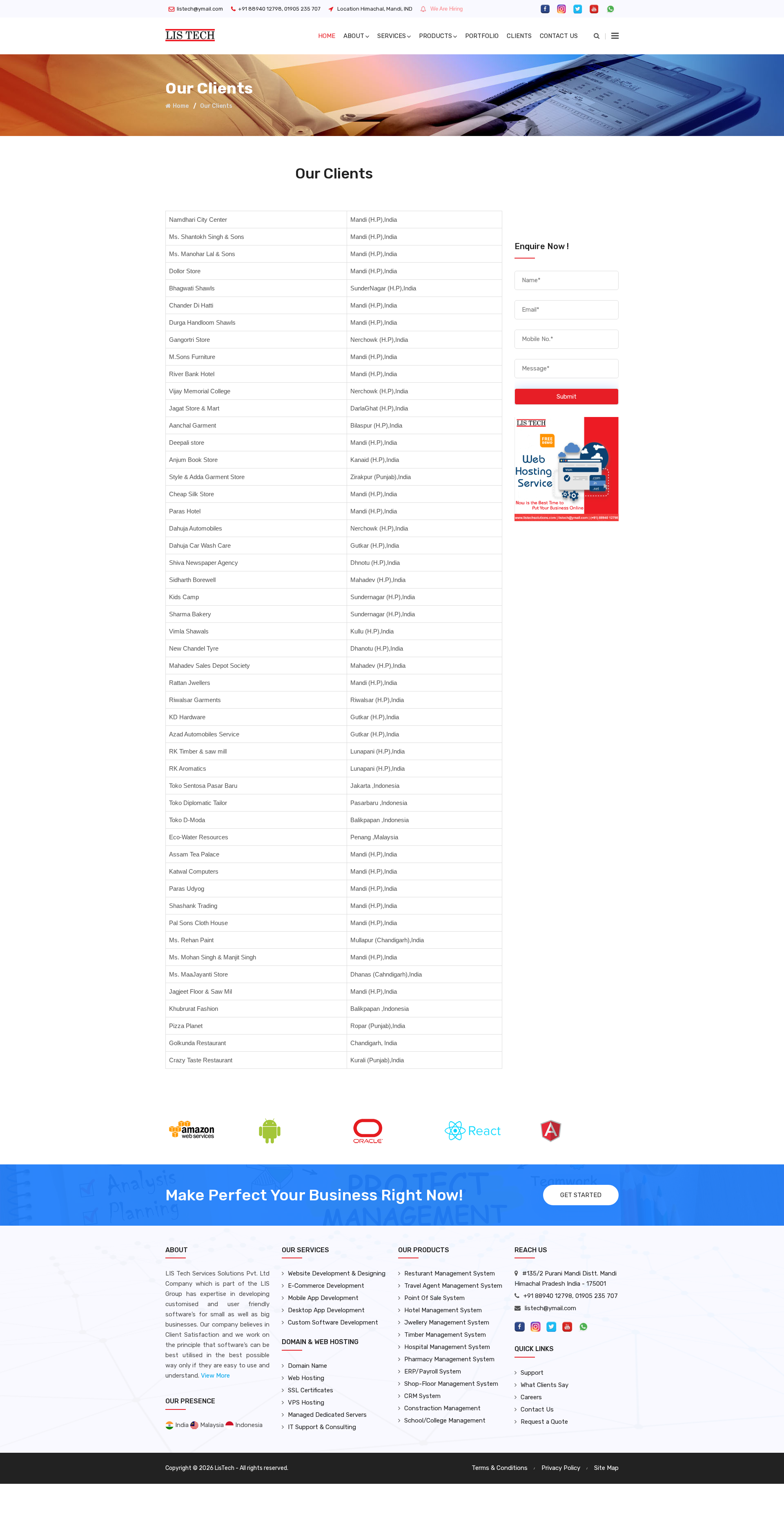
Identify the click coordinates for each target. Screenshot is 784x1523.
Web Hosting (306, 1378)
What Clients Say (544, 1385)
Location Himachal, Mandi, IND (374, 9)
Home (326, 36)
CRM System (422, 1396)
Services (391, 36)
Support (532, 1372)
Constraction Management (442, 1408)
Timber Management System (445, 1334)
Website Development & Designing (336, 1273)
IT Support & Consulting (322, 1427)
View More (215, 1375)
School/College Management (445, 1420)
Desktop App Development (326, 1310)
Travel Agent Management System (453, 1285)
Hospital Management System (447, 1347)
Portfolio (482, 36)
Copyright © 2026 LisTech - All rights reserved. (226, 1468)
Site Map (606, 1468)
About (353, 36)
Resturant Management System (449, 1273)
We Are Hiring (446, 9)
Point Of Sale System (434, 1298)
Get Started (580, 1195)
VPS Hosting (306, 1402)
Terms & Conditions (500, 1468)
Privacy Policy (560, 1468)
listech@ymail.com (200, 9)
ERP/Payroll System (432, 1371)
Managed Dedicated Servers (327, 1414)
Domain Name (307, 1365)
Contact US (559, 36)
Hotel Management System (443, 1310)
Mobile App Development (323, 1298)
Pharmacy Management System (449, 1359)
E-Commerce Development (326, 1285)
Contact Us (537, 1409)
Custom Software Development (333, 1322)
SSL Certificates (310, 1390)
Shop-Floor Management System (451, 1383)
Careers (531, 1397)
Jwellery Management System (446, 1322)
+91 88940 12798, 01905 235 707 (279, 9)
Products (435, 36)
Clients (519, 36)
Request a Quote (544, 1421)
